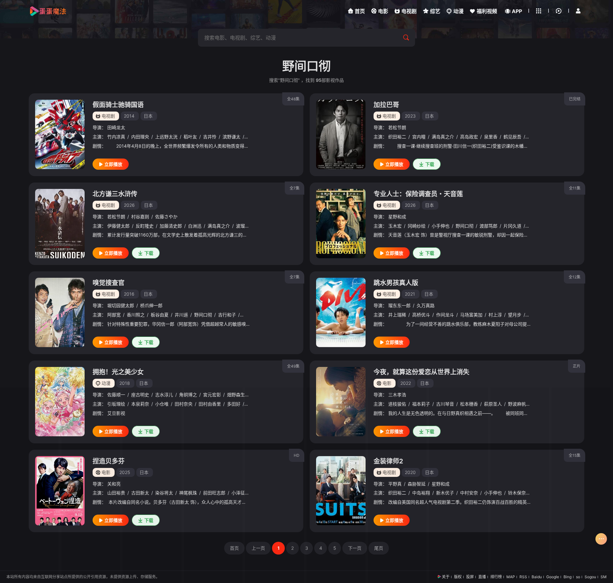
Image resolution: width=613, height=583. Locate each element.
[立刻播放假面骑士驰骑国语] (60, 134)
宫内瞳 (419, 136)
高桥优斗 (421, 314)
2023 (410, 116)
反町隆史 (145, 226)
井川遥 (181, 314)
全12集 (574, 277)
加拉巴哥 (386, 105)
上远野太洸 (166, 136)
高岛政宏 (469, 136)
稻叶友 (190, 136)
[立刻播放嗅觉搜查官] (60, 312)
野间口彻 (464, 226)
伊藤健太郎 (118, 226)
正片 (576, 366)
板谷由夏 (160, 314)
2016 (129, 294)
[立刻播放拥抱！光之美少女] (60, 401)
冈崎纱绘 (417, 226)
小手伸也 (441, 226)
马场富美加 (471, 314)
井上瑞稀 (397, 314)
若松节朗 (397, 127)
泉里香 (490, 136)
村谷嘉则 (140, 216)
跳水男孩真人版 (396, 283)
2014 (129, 116)
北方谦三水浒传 (115, 194)
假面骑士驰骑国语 (118, 105)
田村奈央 (184, 404)
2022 (405, 383)
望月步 (514, 314)
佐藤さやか (166, 216)
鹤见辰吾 (512, 136)
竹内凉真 (116, 136)
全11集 (574, 188)
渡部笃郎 (488, 226)
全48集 (293, 99)
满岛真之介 (443, 136)
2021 (410, 294)
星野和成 (397, 216)
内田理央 (140, 136)
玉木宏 (395, 226)
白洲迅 (194, 226)
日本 (148, 116)
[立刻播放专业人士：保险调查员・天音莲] (341, 223)
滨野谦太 (231, 136)
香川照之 (136, 314)
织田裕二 (397, 136)
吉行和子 (227, 314)
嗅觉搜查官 (109, 283)
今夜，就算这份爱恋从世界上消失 (421, 372)
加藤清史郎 (171, 226)
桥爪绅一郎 (151, 305)
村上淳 (495, 314)
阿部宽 (114, 314)
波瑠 (240, 226)
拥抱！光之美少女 (118, 372)
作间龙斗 (445, 314)
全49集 (293, 366)
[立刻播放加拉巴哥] (341, 134)
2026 (129, 205)
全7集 (294, 188)
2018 (124, 383)
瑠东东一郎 (399, 305)
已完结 (574, 99)
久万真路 (426, 305)
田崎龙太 (116, 127)
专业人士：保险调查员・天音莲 (418, 194)
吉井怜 (209, 136)
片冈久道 (512, 226)
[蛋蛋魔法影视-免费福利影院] (48, 11)
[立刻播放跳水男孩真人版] (341, 312)
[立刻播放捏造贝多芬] (60, 490)
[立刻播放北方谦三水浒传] (60, 223)
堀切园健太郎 (120, 305)
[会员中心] (578, 11)
